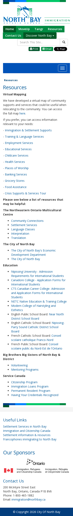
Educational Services (18, 149)
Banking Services (16, 174)
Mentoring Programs (25, 369)
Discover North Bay (39, 35)
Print (35, 49)
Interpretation (20, 233)
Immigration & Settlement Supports (28, 130)
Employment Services (19, 143)
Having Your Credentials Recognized (34, 395)
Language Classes (23, 229)
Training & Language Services (25, 136)
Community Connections (27, 221)
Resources (55, 29)
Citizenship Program (24, 382)
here (22, 113)
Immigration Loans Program (29, 386)
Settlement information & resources (26, 435)
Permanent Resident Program (30, 391)
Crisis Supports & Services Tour (25, 193)
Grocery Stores (15, 181)
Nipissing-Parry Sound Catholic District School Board (37, 327)
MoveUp (24, 29)
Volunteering (19, 365)
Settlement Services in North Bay (24, 426)
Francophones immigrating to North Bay (29, 439)
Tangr (38, 29)
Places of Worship (17, 168)
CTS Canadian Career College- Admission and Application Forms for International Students (38, 293)
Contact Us (13, 35)
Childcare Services (16, 155)
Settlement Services (24, 225)
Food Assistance (16, 187)
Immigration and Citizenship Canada (26, 431)
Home (9, 29)
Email (48, 49)
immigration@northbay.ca (28, 499)
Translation (18, 238)
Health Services (15, 162)
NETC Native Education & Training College (39, 301)
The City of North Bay (26, 259)
